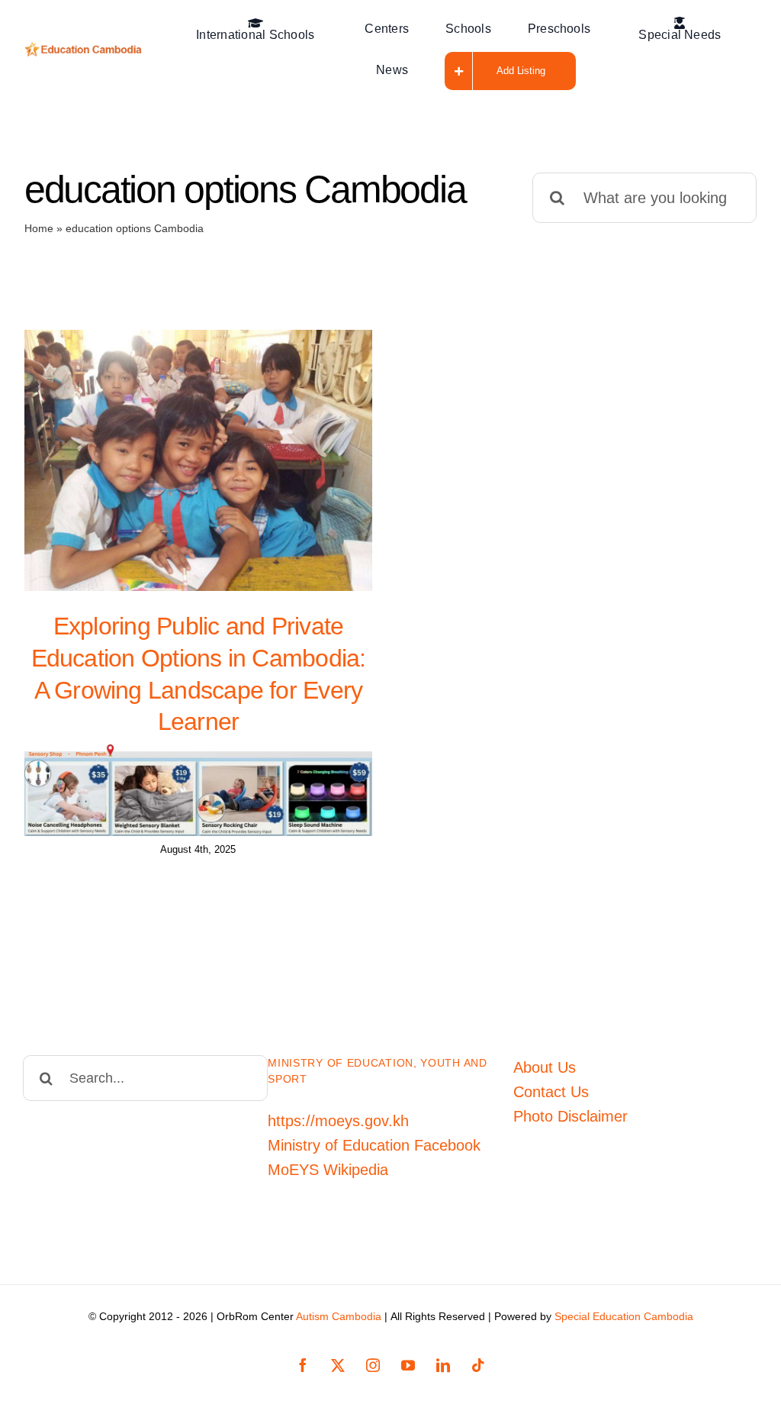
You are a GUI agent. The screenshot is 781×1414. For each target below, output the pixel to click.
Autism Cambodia (338, 1316)
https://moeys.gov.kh (338, 1120)
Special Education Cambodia (623, 1316)
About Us (544, 1067)
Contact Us (551, 1091)
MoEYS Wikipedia (328, 1169)
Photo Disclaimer (570, 1116)
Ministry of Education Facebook (374, 1145)
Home (38, 228)
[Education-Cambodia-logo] (85, 49)
